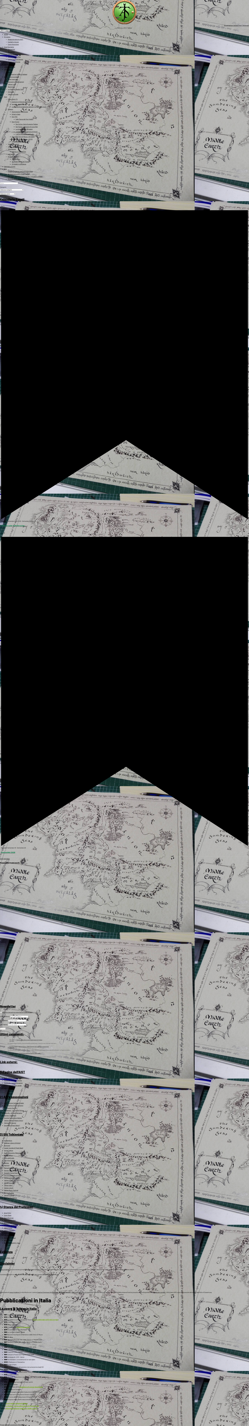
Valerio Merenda (13, 1053)
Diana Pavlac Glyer (10, 1220)
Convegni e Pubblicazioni (16, 82)
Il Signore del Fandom (18, 142)
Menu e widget (5, 30)
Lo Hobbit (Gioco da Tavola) (20, 161)
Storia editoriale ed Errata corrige (45, 1320)
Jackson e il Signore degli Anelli (22, 102)
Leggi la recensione (23, 1327)
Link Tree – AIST (9, 1088)
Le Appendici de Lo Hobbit (24, 129)
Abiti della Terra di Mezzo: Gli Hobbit (23, 137)
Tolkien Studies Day (14, 54)
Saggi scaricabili (13, 79)
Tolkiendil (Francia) (10, 1123)
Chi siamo (7, 37)
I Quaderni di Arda (9, 67)
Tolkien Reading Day (14, 57)
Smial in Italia (16, 114)
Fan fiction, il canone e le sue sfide (27, 127)
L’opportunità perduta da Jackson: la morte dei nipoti (29, 107)
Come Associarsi (13, 44)
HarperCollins (8, 1155)
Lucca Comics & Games (15, 59)
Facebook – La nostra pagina (13, 1083)
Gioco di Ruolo (12, 157)
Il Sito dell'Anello (9, 1158)
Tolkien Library (8, 1188)
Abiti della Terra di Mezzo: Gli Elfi (22, 139)
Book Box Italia (13, 1046)
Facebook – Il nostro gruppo (13, 1080)
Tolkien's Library (9, 1195)
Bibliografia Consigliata (11, 77)
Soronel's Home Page (11, 1173)
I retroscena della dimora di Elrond (26, 132)
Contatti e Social (13, 42)
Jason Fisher (8, 1228)
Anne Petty (7, 1213)
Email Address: (5, 1016)
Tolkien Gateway (9, 1183)
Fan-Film (14, 117)
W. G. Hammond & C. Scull (12, 1243)
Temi (5, 97)
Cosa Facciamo (9, 47)
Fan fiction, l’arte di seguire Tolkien (27, 124)
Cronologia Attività (14, 62)
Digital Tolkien (8, 1150)
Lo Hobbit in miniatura (19, 164)
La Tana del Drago (9, 64)
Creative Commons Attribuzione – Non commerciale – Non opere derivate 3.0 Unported (65, 1292)
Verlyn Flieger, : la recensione (34, 1046)
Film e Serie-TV (13, 99)
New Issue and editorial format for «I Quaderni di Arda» (25, 176)
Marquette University (10, 1168)
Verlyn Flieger (8, 1240)
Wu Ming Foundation (10, 1198)
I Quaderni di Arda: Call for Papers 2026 (20, 171)
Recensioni (11, 87)
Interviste (11, 92)
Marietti (6, 1165)
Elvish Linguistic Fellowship (13, 1153)
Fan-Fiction (15, 122)
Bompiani (7, 1145)
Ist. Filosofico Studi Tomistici (13, 1105)
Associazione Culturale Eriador (14, 1103)
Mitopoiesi (11, 52)
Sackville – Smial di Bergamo (13, 1113)
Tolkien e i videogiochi (19, 152)
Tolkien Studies (9, 1193)
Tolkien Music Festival (11, 1190)
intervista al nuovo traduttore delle (21, 1408)
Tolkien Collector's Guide (12, 1178)
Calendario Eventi (9, 166)
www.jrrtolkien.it (5, 1269)
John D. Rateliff (9, 1230)
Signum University (10, 1170)
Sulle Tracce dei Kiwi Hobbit (24, 119)
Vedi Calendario (5, 859)
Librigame (11, 154)
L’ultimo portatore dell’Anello (25, 134)
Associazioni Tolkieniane (20, 112)
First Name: (4, 1020)
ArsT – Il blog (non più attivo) (13, 1078)
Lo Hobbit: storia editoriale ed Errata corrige (22, 1406)
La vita (10, 72)
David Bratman (9, 1218)
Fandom (10, 109)
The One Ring (16, 159)
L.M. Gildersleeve (9, 1235)
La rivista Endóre (9, 1160)
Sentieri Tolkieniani (10, 1115)
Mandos (6, 1163)
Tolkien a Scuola (13, 94)
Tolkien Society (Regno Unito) (13, 1120)
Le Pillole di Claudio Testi (16, 89)
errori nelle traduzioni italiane (17, 1403)
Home (6, 34)
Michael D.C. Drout (10, 1238)
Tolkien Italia (8, 1185)
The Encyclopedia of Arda (12, 1175)
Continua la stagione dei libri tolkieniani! (30, 1053)
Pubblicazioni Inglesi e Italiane (17, 74)
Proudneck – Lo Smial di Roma (13, 1110)
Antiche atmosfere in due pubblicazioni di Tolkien (29, 1040)
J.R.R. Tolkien (8, 69)
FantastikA (11, 49)
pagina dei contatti (159, 1292)
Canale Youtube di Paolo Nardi (13, 1148)
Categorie (3, 187)
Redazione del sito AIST (15, 39)
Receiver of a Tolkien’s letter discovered (20, 179)
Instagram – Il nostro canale (13, 1085)
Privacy (2, 1425)
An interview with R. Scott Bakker (19, 174)
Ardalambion (8, 1140)
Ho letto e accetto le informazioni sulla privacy (17, 1012)
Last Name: (4, 1024)
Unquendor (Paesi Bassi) (12, 1125)
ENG (5, 169)
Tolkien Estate (8, 1180)
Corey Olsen (7, 1215)
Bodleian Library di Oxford (12, 1143)
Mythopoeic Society (10, 1108)
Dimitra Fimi (8, 1223)
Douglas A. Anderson (10, 1225)
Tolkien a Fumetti (13, 144)
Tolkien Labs (12, 84)
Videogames (12, 149)
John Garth (7, 1233)
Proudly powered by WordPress (15, 1425)
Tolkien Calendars (13, 147)
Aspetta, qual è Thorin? (19, 104)
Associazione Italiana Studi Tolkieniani (236, 25)
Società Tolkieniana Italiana (13, 1118)
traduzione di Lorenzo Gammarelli (31, 1387)
